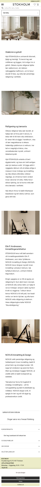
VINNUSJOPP (35, 1)
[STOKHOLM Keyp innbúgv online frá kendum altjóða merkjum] (22, 4)
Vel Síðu (20, 13)
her (25, 435)
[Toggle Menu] (2, 4)
